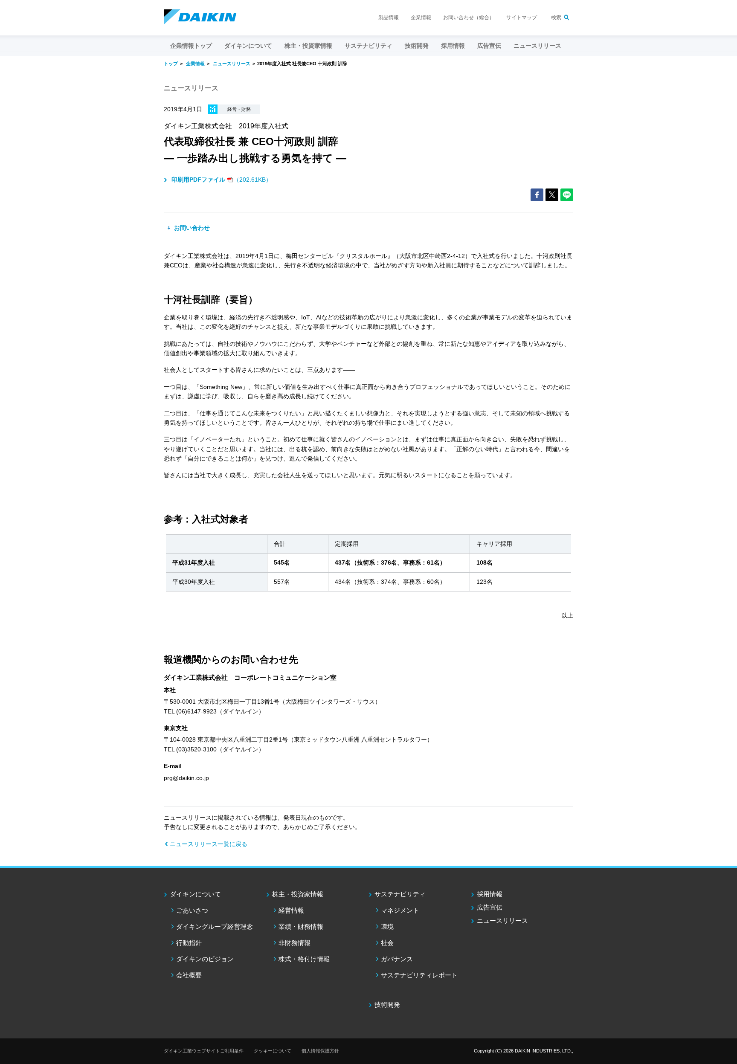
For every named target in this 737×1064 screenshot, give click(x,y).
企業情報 (421, 17)
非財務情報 (294, 942)
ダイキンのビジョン (205, 959)
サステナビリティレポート (419, 975)
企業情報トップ (191, 45)
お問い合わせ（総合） (468, 17)
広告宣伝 (489, 907)
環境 (387, 926)
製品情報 (388, 17)
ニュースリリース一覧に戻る (208, 844)
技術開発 (417, 45)
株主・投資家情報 (297, 894)
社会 (387, 942)
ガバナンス (397, 959)
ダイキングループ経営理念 (214, 926)
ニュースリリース (537, 45)
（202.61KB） (221, 179)
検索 (556, 17)
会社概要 (189, 975)
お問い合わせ (191, 227)
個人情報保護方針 (320, 1050)
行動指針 (189, 942)
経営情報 (291, 910)
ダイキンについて (195, 894)
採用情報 (453, 45)
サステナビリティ (400, 894)
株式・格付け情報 (304, 959)
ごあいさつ (192, 910)
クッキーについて (272, 1050)
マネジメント (400, 910)
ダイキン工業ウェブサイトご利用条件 (204, 1050)
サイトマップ (521, 17)
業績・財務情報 (301, 926)
